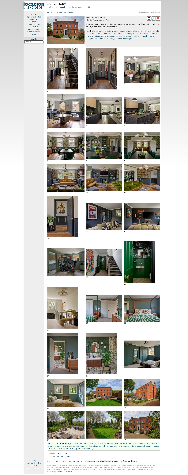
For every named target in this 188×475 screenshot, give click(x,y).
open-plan (125, 31)
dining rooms (132, 33)
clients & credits (33, 31)
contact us (34, 26)
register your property (33, 468)
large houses (77, 7)
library (33, 22)
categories (33, 19)
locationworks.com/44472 (149, 12)
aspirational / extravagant (106, 38)
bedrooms (144, 33)
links (34, 34)
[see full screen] (149, 18)
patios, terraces (138, 31)
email (116, 461)
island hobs (91, 33)
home (33, 14)
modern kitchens (93, 446)
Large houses (62, 453)
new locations (34, 24)
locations (51, 7)
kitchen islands (152, 31)
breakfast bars (104, 33)
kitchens (98, 36)
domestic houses (63, 7)
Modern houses (63, 456)
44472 (87, 7)
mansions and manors (112, 36)
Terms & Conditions (65, 471)
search (34, 465)
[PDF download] (154, 20)
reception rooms (119, 33)
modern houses (112, 31)
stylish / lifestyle (125, 38)
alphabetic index (34, 17)
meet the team (34, 29)
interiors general (131, 36)
